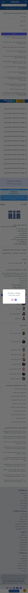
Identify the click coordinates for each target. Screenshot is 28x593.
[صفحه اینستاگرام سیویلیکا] (12, 300)
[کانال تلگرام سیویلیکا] (15, 300)
